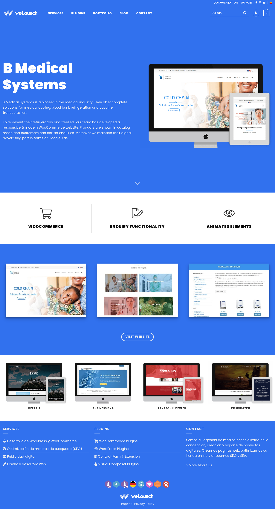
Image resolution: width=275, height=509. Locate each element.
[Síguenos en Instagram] (260, 2)
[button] (256, 13)
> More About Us (199, 465)
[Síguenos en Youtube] (264, 2)
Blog (124, 13)
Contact (144, 13)
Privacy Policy (144, 504)
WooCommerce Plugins (118, 441)
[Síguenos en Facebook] (256, 2)
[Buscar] (244, 13)
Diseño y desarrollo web (26, 464)
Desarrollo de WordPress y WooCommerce (41, 441)
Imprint (126, 504)
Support (246, 2)
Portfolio (102, 13)
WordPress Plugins (113, 449)
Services (56, 13)
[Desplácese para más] (137, 184)
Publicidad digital (20, 456)
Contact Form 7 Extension (118, 456)
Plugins (78, 13)
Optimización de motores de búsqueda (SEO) (44, 449)
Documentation (226, 2)
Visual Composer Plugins (118, 464)
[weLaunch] (21, 13)
